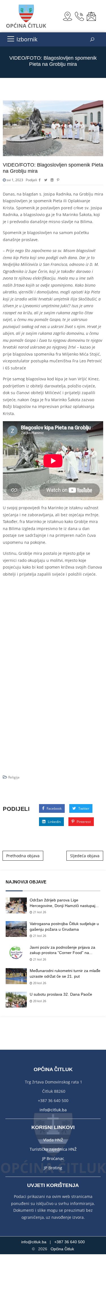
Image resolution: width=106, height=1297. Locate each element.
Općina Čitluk (62, 1249)
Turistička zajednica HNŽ (53, 1149)
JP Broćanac (53, 1158)
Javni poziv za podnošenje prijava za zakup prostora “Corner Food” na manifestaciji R (62, 950)
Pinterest (83, 821)
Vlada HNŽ (53, 1140)
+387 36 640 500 (69, 1242)
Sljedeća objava (84, 855)
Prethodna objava (23, 855)
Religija (14, 777)
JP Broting (53, 1167)
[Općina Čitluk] (26, 16)
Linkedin (54, 821)
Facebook (54, 808)
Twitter (83, 808)
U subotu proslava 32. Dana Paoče (61, 994)
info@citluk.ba (53, 1109)
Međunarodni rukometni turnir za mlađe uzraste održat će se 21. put (65, 973)
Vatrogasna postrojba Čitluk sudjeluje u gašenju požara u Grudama (64, 926)
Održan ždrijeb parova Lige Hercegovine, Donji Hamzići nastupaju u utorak (64, 903)
